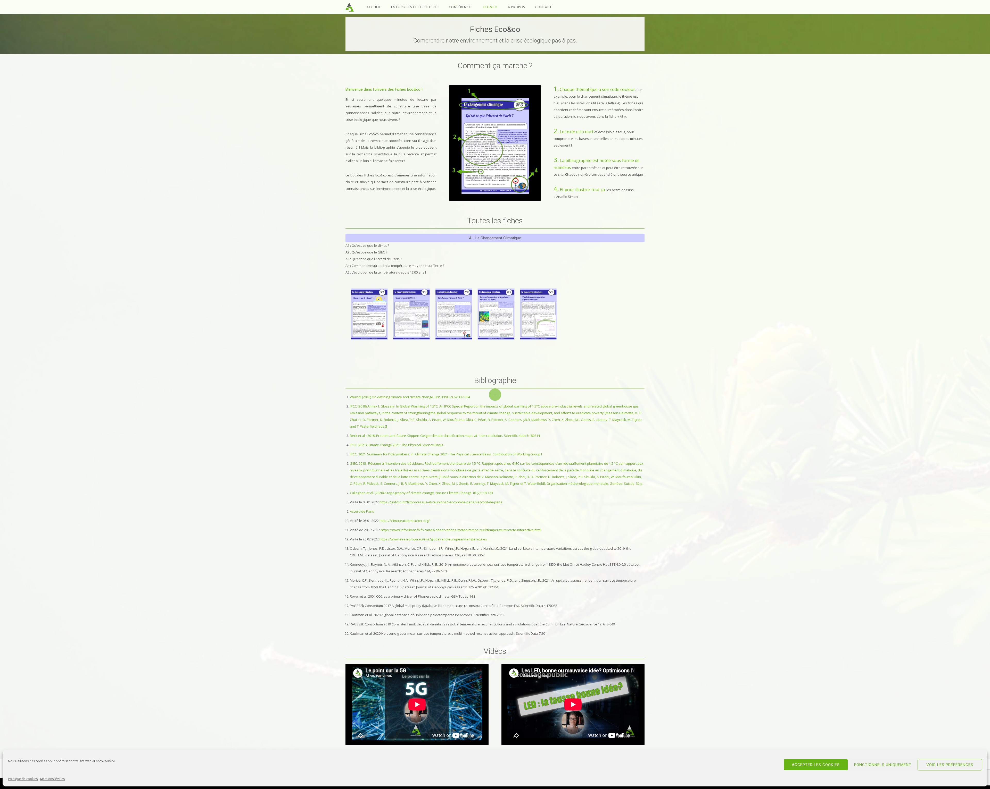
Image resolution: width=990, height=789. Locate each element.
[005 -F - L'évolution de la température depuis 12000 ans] (538, 314)
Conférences (461, 7)
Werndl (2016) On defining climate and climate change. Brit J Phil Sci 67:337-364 (410, 397)
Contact (543, 7)
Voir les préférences (949, 764)
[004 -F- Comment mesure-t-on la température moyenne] (496, 314)
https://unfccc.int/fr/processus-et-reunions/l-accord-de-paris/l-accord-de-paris (441, 502)
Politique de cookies (23, 779)
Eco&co (490, 7)
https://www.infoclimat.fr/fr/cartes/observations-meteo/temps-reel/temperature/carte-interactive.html (461, 530)
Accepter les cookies (816, 764)
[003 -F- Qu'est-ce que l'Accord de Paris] (453, 314)
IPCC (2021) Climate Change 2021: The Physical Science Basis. (397, 445)
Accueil (374, 7)
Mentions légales (52, 779)
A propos (516, 7)
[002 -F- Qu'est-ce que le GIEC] (411, 314)
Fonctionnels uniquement (882, 764)
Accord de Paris (362, 511)
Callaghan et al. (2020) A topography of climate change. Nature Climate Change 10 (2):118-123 (421, 492)
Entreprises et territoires (415, 7)
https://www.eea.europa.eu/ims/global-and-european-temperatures (433, 539)
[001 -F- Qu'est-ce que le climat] (369, 314)
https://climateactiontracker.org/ (405, 520)
